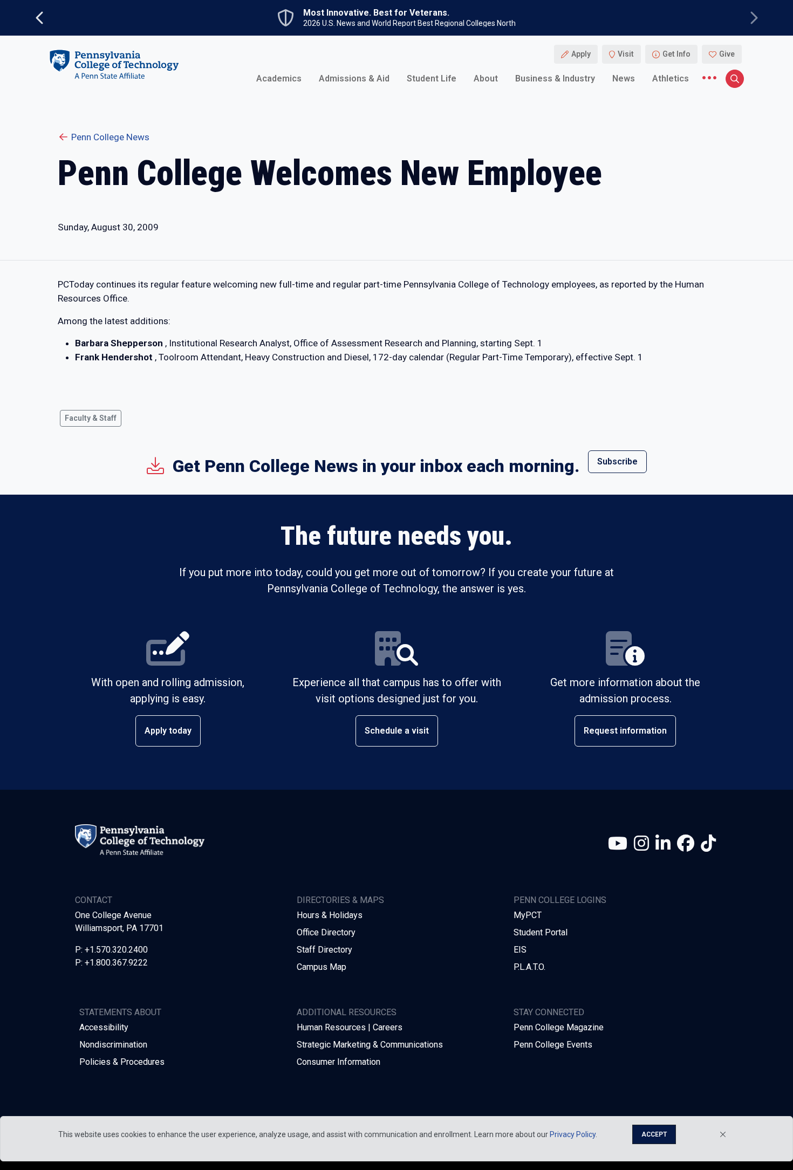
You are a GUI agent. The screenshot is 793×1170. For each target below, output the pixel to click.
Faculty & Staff (91, 418)
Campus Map (321, 967)
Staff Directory (324, 950)
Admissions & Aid (354, 78)
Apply (581, 54)
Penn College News (110, 137)
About (486, 78)
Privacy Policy (573, 1134)
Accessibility (103, 1027)
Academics (279, 78)
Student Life (431, 78)
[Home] (114, 63)
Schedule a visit (397, 731)
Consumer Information (338, 1062)
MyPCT (528, 915)
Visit (626, 54)
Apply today (168, 731)
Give (727, 54)
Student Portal (541, 932)
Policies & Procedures (122, 1062)
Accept (654, 1134)
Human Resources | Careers (349, 1027)
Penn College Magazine (559, 1027)
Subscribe (617, 461)
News (623, 78)
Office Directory (326, 932)
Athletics (670, 78)
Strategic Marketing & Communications (370, 1044)
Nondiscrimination (113, 1044)
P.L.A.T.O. (529, 967)
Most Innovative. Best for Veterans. (376, 13)
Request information (625, 731)
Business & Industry (555, 78)
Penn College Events (553, 1044)
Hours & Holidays (330, 915)
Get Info (676, 54)
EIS (520, 950)
